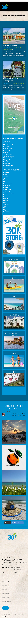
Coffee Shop (7, 185)
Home (3, 562)
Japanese (6, 197)
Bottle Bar (6, 180)
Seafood (6, 204)
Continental (7, 187)
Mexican (6, 200)
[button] (25, 6)
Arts (14, 372)
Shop (14, 354)
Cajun (5, 182)
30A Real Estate (14, 315)
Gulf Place (7, 150)
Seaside (6, 162)
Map (15, 562)
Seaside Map (14, 260)
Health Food (18, 47)
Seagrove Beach (8, 160)
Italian (5, 195)
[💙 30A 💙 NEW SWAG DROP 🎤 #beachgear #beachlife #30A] (14, 508)
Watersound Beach (9, 165)
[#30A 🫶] (14, 482)
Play (14, 278)
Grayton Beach (6, 83)
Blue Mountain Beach (8, 47)
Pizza (5, 202)
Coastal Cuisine (8, 184)
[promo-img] (14, 134)
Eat (2, 564)
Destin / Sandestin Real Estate (14, 334)
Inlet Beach (7, 152)
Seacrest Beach (8, 158)
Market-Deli (5, 49)
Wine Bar (6, 212)
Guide (15, 564)
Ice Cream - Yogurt (9, 193)
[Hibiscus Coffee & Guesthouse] (14, 77)
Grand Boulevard (8, 147)
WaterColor (7, 163)
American (14, 83)
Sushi (5, 208)
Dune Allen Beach (8, 145)
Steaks (10, 49)
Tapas (5, 210)
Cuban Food (7, 189)
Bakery (6, 176)
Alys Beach (7, 141)
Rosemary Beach (8, 154)
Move (3, 575)
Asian (5, 174)
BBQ (5, 178)
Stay (14, 297)
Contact (16, 575)
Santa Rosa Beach (9, 156)
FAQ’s (15, 572)
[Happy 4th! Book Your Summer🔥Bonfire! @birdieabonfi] (14, 432)
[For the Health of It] (14, 44)
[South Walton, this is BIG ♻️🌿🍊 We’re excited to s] (14, 457)
